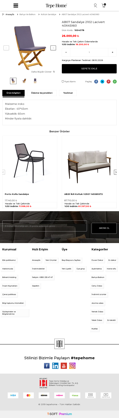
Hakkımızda (7, 269)
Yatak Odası (97, 320)
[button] (6, 48)
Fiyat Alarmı (70, 81)
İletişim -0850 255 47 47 (42, 277)
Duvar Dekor (97, 260)
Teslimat (68, 93)
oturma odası (97, 303)
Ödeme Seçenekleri (42, 93)
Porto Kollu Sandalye (17, 194)
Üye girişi (81, 269)
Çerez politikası (9, 294)
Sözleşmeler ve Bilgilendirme (9, 313)
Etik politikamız (9, 260)
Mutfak (95, 329)
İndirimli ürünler (99, 294)
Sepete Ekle (89, 68)
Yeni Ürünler (51, 260)
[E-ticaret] (59, 414)
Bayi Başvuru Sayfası (71, 260)
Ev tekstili (111, 320)
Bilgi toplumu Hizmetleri (13, 303)
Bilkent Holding (9, 277)
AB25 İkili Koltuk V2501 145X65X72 (83, 194)
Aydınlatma (97, 269)
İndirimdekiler (38, 269)
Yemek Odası (97, 312)
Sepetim (35, 286)
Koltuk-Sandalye (48, 14)
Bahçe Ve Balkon (27, 14)
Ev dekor (112, 260)
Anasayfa (10, 14)
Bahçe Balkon (98, 277)
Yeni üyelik (66, 269)
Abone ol (104, 228)
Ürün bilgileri (13, 93)
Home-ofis (111, 269)
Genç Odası (97, 286)
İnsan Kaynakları (9, 286)
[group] (29, 47)
